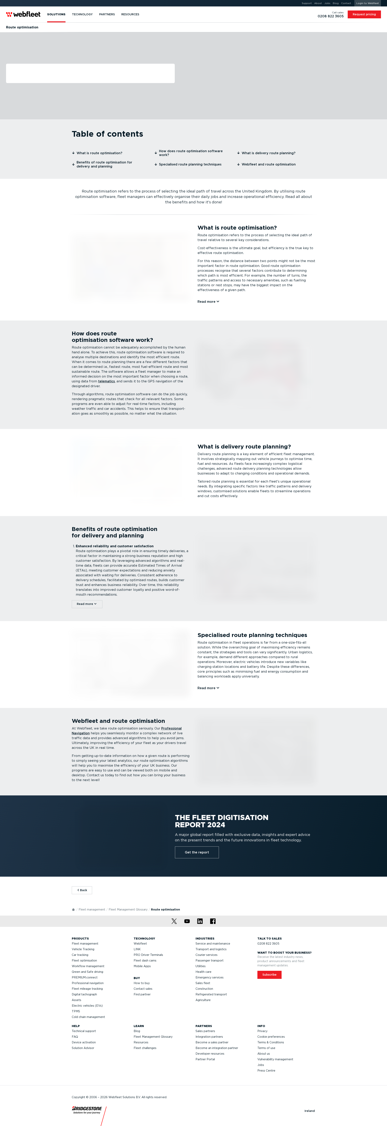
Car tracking (80, 954)
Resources (141, 1042)
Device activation (84, 1042)
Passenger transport (210, 960)
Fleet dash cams (145, 960)
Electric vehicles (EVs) (87, 1005)
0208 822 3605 (268, 943)
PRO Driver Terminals (148, 954)
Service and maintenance (213, 943)
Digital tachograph (84, 994)
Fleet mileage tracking (87, 988)
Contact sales (143, 988)
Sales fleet (203, 983)
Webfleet (140, 943)
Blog (137, 1031)
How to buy (142, 983)
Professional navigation (88, 983)
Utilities (201, 966)
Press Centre (266, 1070)
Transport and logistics (211, 949)
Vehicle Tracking (83, 949)
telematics (106, 381)
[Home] (73, 909)
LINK (137, 949)
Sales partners (205, 1031)
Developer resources (210, 1053)
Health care (203, 971)
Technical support (84, 1031)
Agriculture (203, 1000)
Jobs (260, 1065)
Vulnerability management (275, 1059)
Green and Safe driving (87, 971)
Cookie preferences (271, 1036)
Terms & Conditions (270, 1042)
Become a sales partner (212, 1042)
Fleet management (92, 909)
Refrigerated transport (211, 994)
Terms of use (266, 1048)
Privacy (262, 1031)
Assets (76, 1000)
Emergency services (210, 977)
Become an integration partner (217, 1048)
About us (263, 1053)
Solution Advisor (83, 1048)
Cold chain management (88, 1017)
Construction (204, 988)
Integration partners (209, 1036)
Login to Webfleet (367, 3)
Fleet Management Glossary (128, 909)
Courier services (206, 954)
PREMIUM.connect (85, 977)
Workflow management (88, 966)
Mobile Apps (142, 966)
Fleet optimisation (84, 960)
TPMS (76, 1011)
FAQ (75, 1036)
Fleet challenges (145, 1048)
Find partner (142, 994)
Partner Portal (205, 1059)
